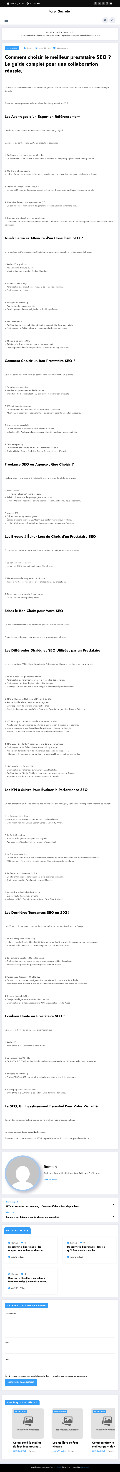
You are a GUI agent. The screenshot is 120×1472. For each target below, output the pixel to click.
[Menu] (6, 20)
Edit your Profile (87, 1173)
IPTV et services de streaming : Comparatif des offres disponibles (42, 1206)
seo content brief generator (35, 1132)
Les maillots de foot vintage (32, 1445)
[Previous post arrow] (113, 1204)
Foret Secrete (59, 11)
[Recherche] (105, 20)
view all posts (50, 1180)
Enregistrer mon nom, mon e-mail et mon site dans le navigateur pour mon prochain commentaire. (48, 1376)
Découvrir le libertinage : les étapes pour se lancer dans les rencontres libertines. (26, 1248)
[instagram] (107, 3)
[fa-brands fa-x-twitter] (99, 3)
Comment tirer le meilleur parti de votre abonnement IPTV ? (73, 1445)
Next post (10, 1212)
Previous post (12, 1202)
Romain (29, 48)
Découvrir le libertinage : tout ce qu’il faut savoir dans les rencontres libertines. (86, 1248)
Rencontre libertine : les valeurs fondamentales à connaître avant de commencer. (27, 1280)
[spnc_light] (112, 20)
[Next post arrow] (113, 1216)
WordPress (57, 1467)
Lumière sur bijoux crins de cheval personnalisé (32, 1217)
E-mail (7, 1359)
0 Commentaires (62, 48)
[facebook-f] (95, 3)
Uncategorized (12, 48)
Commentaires (10, 1313)
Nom (7, 1342)
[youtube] (111, 3)
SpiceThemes (84, 1467)
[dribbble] (103, 3)
